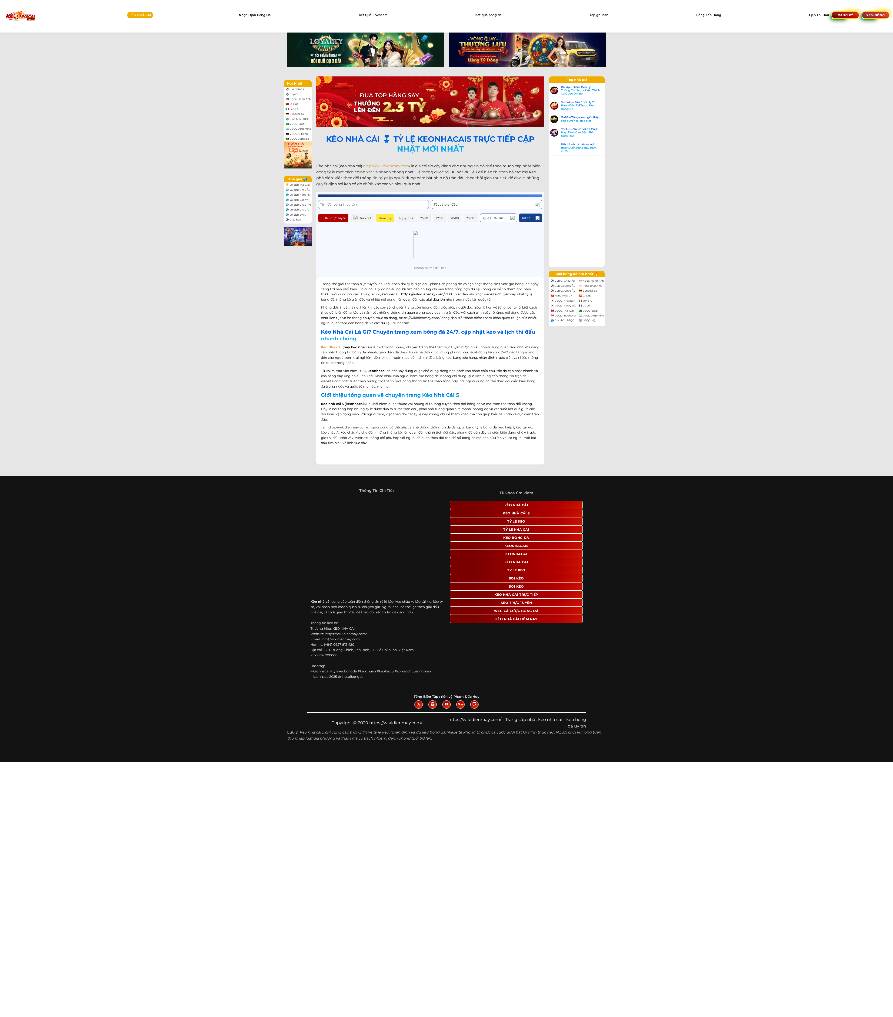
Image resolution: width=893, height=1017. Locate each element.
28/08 (455, 218)
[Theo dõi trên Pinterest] (432, 704)
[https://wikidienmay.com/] (20, 16)
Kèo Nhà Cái (331, 347)
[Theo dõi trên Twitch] (474, 704)
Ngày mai (406, 218)
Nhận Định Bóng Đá (255, 15)
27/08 (439, 218)
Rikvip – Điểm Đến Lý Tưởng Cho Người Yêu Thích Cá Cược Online (580, 90)
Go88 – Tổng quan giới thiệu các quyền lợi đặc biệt (580, 119)
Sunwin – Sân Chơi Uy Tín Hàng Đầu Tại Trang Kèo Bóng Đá (578, 106)
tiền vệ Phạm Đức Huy (460, 696)
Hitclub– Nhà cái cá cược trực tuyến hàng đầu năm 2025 (579, 148)
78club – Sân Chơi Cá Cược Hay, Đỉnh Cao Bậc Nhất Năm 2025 (579, 133)
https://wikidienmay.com (386, 166)
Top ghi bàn (599, 15)
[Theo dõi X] (418, 704)
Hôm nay (385, 218)
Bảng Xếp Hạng (708, 15)
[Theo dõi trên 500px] (460, 704)
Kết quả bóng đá (488, 15)
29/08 (470, 218)
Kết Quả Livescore (373, 15)
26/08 (424, 218)
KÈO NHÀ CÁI (140, 15)
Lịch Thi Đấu (819, 15)
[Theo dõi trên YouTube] (446, 704)
